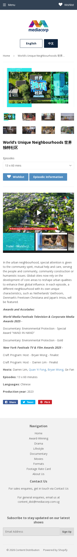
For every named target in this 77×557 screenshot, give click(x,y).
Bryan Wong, (56, 369)
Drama (38, 443)
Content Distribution (27, 550)
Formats (38, 464)
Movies (38, 459)
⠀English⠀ (31, 43)
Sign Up (66, 531)
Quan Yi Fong (37, 369)
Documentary (38, 454)
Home (6, 55)
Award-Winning (38, 438)
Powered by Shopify (55, 550)
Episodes (8, 158)
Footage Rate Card (38, 469)
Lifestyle (38, 448)
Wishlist (69, 5)
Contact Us (61, 488)
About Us (38, 474)
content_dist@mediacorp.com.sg (38, 502)
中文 (51, 43)
